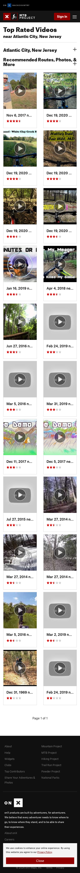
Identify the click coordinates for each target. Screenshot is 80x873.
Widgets (9, 758)
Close (40, 861)
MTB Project (49, 752)
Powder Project (50, 771)
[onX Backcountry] (16, 5)
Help (7, 752)
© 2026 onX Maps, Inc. (29, 867)
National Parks (50, 777)
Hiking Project (49, 758)
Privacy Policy (44, 852)
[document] (40, 855)
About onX (10, 833)
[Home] (21, 16)
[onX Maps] (13, 806)
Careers (9, 839)
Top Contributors (14, 771)
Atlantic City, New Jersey (30, 49)
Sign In (62, 16)
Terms (49, 867)
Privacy (60, 867)
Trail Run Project (51, 765)
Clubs (7, 765)
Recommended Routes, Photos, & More (40, 61)
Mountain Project (51, 746)
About (8, 746)
